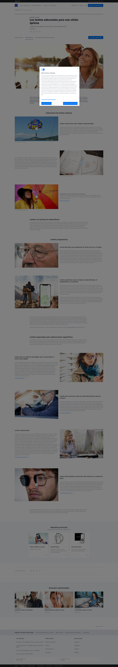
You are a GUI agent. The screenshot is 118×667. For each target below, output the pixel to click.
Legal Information (52, 99)
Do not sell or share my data (70, 103)
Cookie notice (44, 99)
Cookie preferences (46, 103)
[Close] (77, 68)
